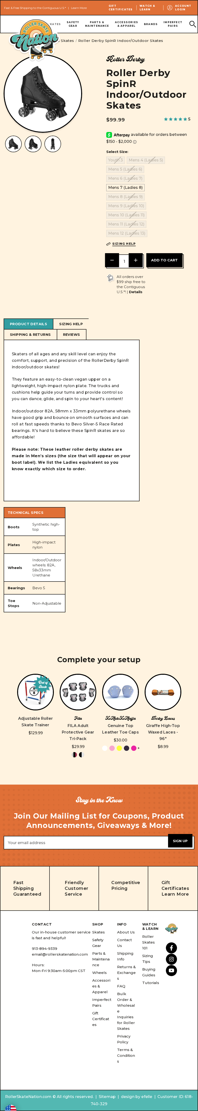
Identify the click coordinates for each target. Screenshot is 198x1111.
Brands (151, 24)
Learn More (79, 8)
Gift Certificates (121, 7)
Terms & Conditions (126, 1055)
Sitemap (107, 1096)
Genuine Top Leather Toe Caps (120, 728)
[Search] (192, 24)
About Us (126, 932)
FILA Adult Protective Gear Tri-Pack (78, 732)
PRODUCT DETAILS (28, 324)
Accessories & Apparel (126, 24)
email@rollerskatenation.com (60, 954)
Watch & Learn (147, 7)
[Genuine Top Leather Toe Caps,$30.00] (120, 692)
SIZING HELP (71, 324)
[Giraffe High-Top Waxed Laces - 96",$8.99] (163, 692)
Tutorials (150, 982)
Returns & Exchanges (126, 973)
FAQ (121, 986)
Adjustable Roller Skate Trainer (35, 721)
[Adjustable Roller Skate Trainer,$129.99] (35, 692)
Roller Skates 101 (148, 942)
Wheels (99, 972)
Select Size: (117, 151)
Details (135, 292)
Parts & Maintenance (97, 24)
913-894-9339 (44, 948)
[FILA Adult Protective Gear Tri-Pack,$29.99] (78, 692)
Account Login (183, 7)
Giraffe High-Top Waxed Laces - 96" (163, 732)
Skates (98, 932)
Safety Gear (73, 24)
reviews (71, 334)
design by (130, 1096)
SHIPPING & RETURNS (30, 334)
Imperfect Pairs (172, 24)
